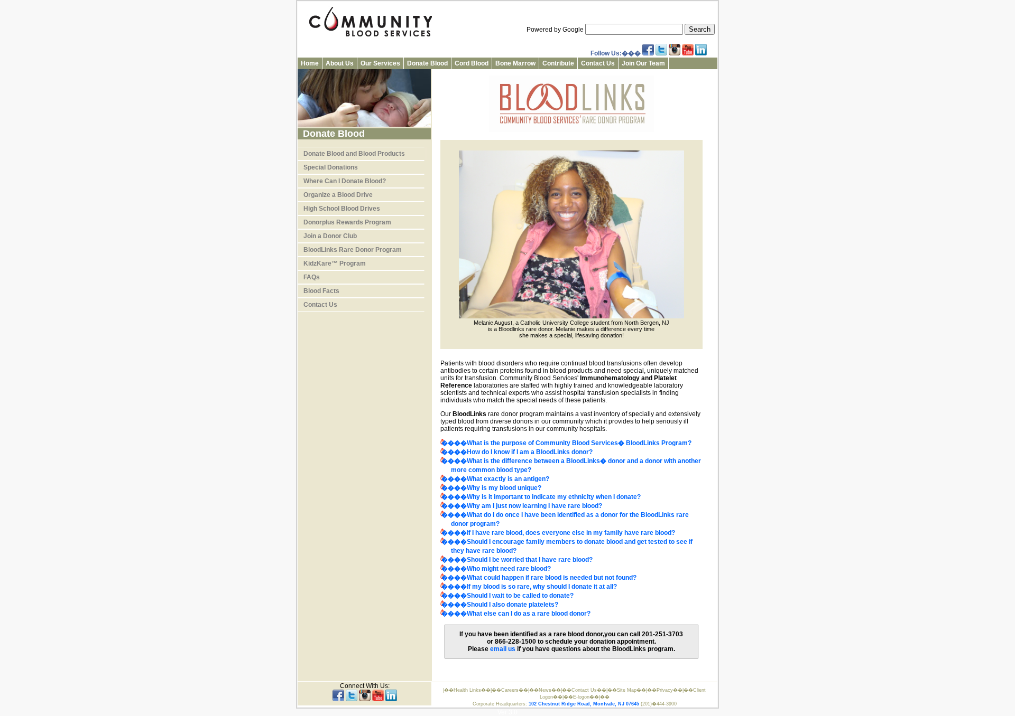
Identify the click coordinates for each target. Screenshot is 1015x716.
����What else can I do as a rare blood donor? (515, 613)
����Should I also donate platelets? (499, 604)
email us (502, 649)
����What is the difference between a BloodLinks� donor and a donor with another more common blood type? (571, 465)
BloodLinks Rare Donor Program (352, 249)
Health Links (467, 690)
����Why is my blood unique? (491, 488)
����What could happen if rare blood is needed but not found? (538, 577)
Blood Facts (321, 291)
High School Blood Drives (341, 208)
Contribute (558, 63)
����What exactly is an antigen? (495, 479)
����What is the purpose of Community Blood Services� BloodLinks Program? (566, 443)
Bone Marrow (515, 63)
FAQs (311, 277)
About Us (340, 63)
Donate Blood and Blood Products (354, 153)
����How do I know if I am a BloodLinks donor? (517, 452)
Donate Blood (427, 63)
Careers (510, 690)
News (545, 690)
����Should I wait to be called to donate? (507, 595)
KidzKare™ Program (334, 263)
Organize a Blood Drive (338, 195)
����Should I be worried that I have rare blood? (517, 559)
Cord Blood (471, 63)
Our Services (380, 63)
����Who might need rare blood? (496, 568)
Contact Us (598, 63)
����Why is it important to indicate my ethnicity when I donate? (541, 497)
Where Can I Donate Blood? (344, 181)
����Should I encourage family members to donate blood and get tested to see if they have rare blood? (567, 546)
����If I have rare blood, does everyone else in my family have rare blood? (558, 532)
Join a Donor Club (330, 236)
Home (310, 63)
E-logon (581, 697)
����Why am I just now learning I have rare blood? (521, 506)
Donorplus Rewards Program (347, 222)
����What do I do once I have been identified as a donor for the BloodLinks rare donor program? (565, 519)
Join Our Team (643, 63)
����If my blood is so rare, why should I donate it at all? (529, 586)
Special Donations (330, 167)
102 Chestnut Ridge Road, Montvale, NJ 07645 (584, 703)
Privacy (665, 690)
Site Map (626, 690)
